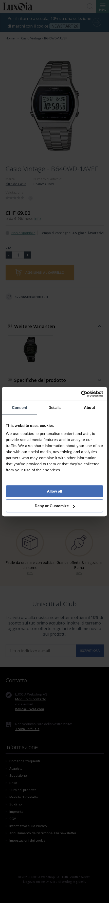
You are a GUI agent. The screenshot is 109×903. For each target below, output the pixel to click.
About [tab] (89, 407)
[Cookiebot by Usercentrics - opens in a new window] (81, 393)
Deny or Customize (52, 506)
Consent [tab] (19, 407)
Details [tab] (54, 407)
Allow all (54, 491)
